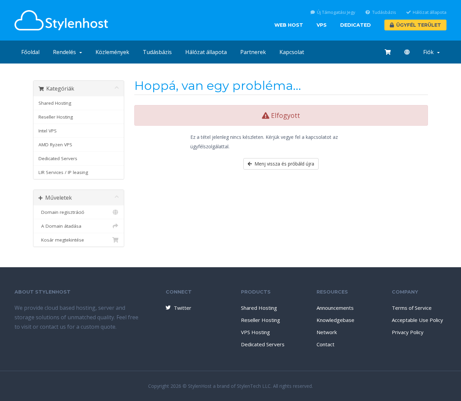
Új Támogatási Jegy (336, 12)
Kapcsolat (291, 52)
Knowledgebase (335, 320)
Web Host (288, 25)
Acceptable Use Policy (417, 320)
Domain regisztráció (61, 212)
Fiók (429, 52)
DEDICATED (355, 25)
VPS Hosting (255, 332)
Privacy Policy (408, 332)
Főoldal (30, 52)
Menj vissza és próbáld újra (283, 163)
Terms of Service (412, 307)
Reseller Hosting (55, 117)
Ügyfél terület (418, 25)
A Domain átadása (59, 226)
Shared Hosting (54, 103)
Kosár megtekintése (61, 240)
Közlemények (112, 52)
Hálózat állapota (429, 12)
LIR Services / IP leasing (63, 172)
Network (327, 332)
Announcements (335, 307)
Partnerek (253, 52)
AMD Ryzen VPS (55, 145)
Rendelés (66, 52)
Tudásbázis (384, 12)
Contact (325, 344)
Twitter (182, 307)
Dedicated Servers (57, 158)
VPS (322, 25)
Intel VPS (47, 131)
